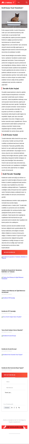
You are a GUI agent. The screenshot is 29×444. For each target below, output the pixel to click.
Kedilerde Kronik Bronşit (9, 349)
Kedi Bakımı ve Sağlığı (7, 273)
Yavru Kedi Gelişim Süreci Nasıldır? (12, 330)
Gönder (7, 407)
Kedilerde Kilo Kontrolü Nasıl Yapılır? (13, 368)
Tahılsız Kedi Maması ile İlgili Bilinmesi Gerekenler (13, 291)
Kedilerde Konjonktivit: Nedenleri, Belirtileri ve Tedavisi (12, 271)
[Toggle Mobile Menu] (13, 2)
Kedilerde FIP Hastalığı (9, 311)
